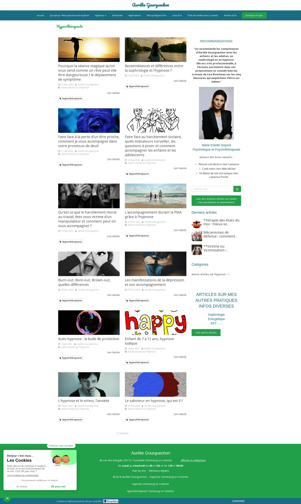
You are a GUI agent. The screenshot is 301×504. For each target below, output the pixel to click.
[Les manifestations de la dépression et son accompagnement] (155, 264)
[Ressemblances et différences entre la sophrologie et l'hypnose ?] (155, 49)
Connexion (238, 500)
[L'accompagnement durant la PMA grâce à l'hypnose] (155, 196)
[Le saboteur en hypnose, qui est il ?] (155, 384)
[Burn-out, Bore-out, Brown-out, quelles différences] (89, 264)
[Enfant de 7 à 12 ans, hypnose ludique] (155, 322)
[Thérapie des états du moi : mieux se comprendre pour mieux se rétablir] (197, 224)
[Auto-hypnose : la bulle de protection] (89, 322)
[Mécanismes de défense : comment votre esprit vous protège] (197, 236)
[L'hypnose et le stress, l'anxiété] (89, 384)
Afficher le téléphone (193, 460)
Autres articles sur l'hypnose (209, 274)
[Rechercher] (237, 189)
